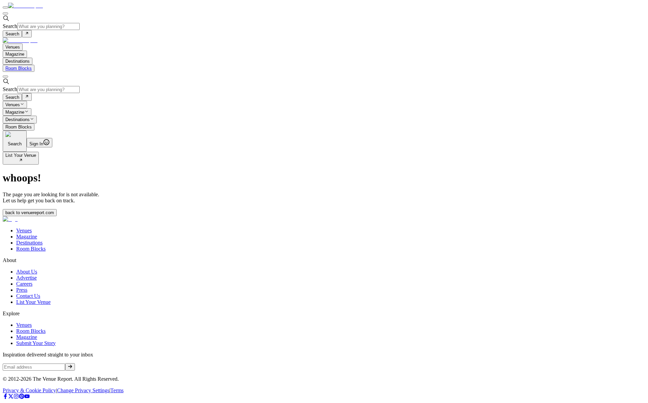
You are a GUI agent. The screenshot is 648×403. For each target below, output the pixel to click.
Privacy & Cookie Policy (29, 390)
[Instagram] (16, 397)
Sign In (36, 143)
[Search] (27, 33)
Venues (12, 104)
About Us (26, 272)
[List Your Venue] (21, 161)
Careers (24, 284)
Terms (117, 390)
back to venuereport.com (29, 212)
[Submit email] (70, 367)
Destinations (17, 119)
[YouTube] (27, 397)
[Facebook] (5, 397)
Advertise (26, 278)
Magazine (14, 112)
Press (21, 290)
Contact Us (28, 296)
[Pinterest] (21, 397)
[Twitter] (11, 397)
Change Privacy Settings (83, 390)
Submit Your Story (36, 343)
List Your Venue (20, 155)
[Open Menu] (5, 7)
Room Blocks (18, 68)
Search (10, 26)
